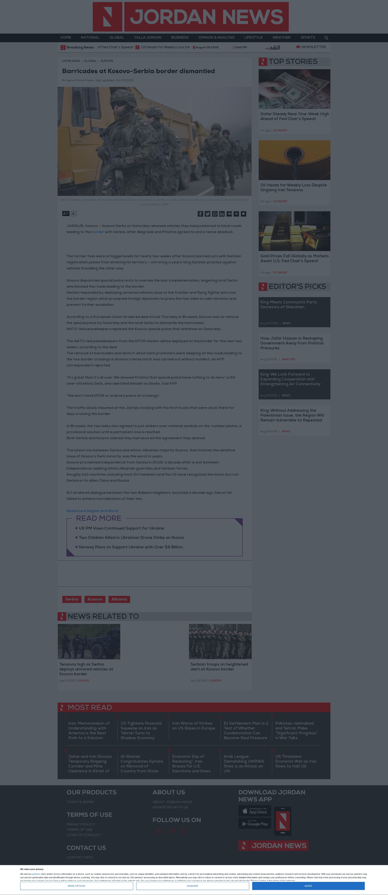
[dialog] (194, 880)
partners (36, 874)
